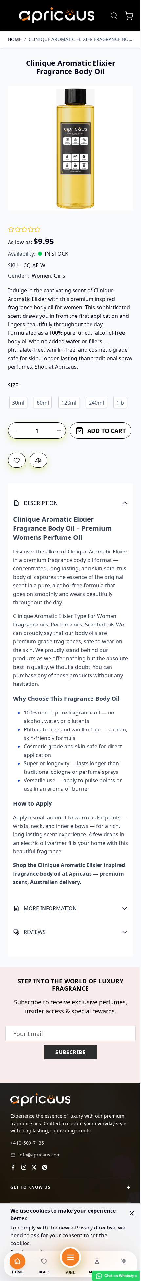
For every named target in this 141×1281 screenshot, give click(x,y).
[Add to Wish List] (17, 460)
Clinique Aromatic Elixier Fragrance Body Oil (81, 39)
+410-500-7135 (27, 1166)
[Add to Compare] (38, 460)
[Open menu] (70, 1257)
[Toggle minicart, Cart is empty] (129, 15)
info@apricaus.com (39, 1178)
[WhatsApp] (111, 1276)
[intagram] (23, 1190)
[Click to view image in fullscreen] (70, 148)
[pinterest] (44, 1190)
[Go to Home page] (56, 15)
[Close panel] (132, 1213)
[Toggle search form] (114, 16)
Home (15, 39)
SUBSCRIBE (68, 1076)
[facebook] (13, 1190)
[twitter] (34, 1190)
